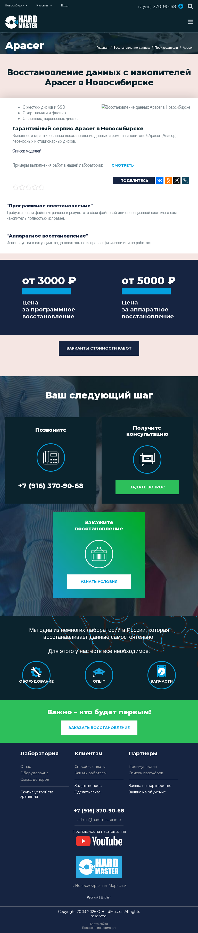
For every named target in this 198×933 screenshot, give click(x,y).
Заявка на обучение (147, 792)
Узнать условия (99, 581)
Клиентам (89, 753)
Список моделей (26, 151)
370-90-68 (157, 6)
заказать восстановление (99, 727)
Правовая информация (99, 928)
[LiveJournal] (185, 180)
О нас (25, 767)
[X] (176, 180)
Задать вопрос (147, 487)
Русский (92, 897)
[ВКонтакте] (159, 180)
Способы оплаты (90, 767)
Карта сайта (99, 924)
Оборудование (34, 773)
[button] (180, 6)
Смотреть (123, 165)
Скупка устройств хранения (36, 794)
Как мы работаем (90, 773)
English (106, 897)
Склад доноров (34, 779)
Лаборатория (39, 753)
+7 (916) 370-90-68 (51, 486)
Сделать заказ (88, 792)
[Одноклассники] (168, 180)
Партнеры (143, 753)
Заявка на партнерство (150, 786)
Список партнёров (146, 773)
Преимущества (143, 767)
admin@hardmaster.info (99, 820)
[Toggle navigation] (190, 22)
